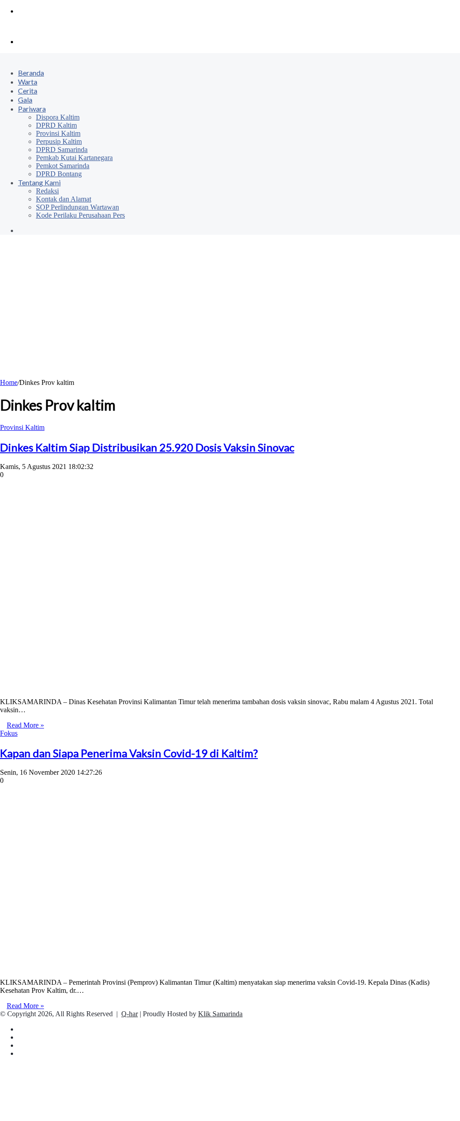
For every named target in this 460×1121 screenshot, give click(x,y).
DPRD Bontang (59, 174)
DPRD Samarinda (62, 149)
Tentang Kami (39, 182)
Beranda (31, 72)
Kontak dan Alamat (63, 199)
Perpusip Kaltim (59, 141)
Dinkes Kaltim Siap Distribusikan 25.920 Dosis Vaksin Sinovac (147, 447)
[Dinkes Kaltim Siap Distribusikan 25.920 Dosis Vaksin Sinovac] (144, 686)
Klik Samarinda (220, 1014)
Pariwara (32, 108)
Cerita (27, 90)
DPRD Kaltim (56, 125)
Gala (25, 99)
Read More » (25, 725)
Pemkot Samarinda (62, 166)
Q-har (129, 1014)
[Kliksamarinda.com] (31, 26)
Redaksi (47, 191)
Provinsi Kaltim (58, 133)
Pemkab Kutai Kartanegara (74, 157)
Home (9, 382)
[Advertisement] (230, 311)
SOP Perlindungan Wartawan (77, 207)
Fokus (9, 733)
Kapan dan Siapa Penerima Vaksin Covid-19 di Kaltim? (129, 752)
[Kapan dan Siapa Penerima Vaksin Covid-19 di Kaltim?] (144, 967)
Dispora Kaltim (58, 117)
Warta (27, 81)
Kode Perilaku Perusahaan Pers (80, 215)
